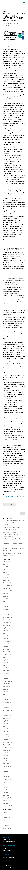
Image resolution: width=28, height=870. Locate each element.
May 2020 (5, 758)
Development (6, 817)
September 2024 (7, 622)
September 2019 (7, 779)
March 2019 (6, 795)
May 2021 (5, 726)
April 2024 (5, 636)
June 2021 (5, 723)
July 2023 (5, 660)
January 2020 (6, 769)
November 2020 (7, 742)
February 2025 (7, 609)
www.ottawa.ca (7, 850)
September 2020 (7, 747)
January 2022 (6, 705)
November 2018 (7, 806)
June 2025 (5, 599)
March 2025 (6, 606)
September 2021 (7, 715)
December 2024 (7, 614)
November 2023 (7, 649)
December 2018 (7, 803)
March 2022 (6, 700)
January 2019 (6, 800)
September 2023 (7, 654)
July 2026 (5, 564)
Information (6, 25)
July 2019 (5, 784)
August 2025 (6, 593)
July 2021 (5, 721)
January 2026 (6, 580)
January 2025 (6, 612)
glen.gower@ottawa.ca (9, 841)
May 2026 (5, 569)
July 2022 (5, 689)
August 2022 (6, 686)
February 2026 (7, 577)
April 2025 (5, 604)
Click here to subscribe (9, 857)
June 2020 (5, 755)
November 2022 (7, 681)
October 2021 (6, 713)
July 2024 (5, 628)
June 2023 (5, 662)
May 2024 (5, 633)
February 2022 (7, 702)
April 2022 (5, 697)
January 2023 (6, 676)
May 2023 (5, 665)
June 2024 (5, 630)
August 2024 (6, 625)
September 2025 (7, 591)
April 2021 (5, 729)
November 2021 (7, 710)
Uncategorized (7, 828)
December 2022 (7, 678)
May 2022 (5, 694)
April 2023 (5, 668)
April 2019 (5, 792)
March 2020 (6, 763)
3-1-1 (4, 848)
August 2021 (6, 718)
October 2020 (6, 745)
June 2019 (5, 787)
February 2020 (7, 766)
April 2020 (5, 761)
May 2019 (5, 790)
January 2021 (6, 737)
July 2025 (5, 596)
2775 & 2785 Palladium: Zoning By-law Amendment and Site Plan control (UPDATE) (13, 523)
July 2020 (5, 753)
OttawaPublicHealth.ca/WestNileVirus (13, 242)
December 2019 (7, 771)
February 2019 (7, 798)
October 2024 (6, 620)
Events (5, 820)
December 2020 (7, 739)
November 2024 (7, 617)
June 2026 (5, 567)
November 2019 (7, 774)
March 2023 (6, 670)
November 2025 (7, 585)
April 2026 (5, 572)
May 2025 (5, 601)
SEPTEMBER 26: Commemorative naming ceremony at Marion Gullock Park (13, 539)
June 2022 (5, 692)
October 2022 (6, 684)
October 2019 (6, 776)
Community (6, 812)
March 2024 (6, 638)
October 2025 (6, 588)
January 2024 (6, 644)
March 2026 (6, 575)
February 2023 (7, 673)
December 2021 (7, 707)
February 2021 (7, 734)
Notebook (6, 825)
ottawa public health (9, 504)
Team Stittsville (8, 23)
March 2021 (6, 731)
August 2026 (6, 561)
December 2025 (7, 583)
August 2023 (6, 657)
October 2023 (6, 652)
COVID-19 (5, 815)
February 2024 (7, 641)
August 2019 (6, 782)
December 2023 (7, 646)
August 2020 (6, 750)
